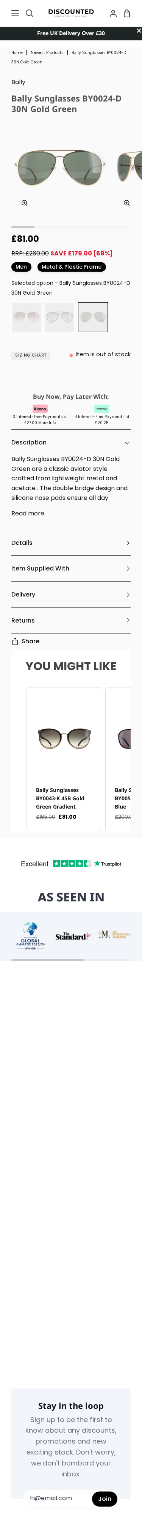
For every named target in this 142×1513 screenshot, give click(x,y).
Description (29, 442)
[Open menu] (10, 13)
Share (30, 641)
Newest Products (47, 53)
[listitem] (64, 759)
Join (104, 1499)
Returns (23, 620)
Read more (27, 514)
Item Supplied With (40, 568)
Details (22, 542)
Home (17, 53)
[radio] (26, 317)
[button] (19, 759)
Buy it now (71, 378)
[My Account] (110, 13)
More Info (47, 423)
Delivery (23, 594)
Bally (18, 83)
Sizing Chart (31, 356)
